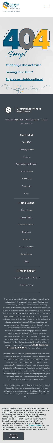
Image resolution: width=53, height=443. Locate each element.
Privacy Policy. (35, 425)
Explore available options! (24, 79)
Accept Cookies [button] (13, 436)
